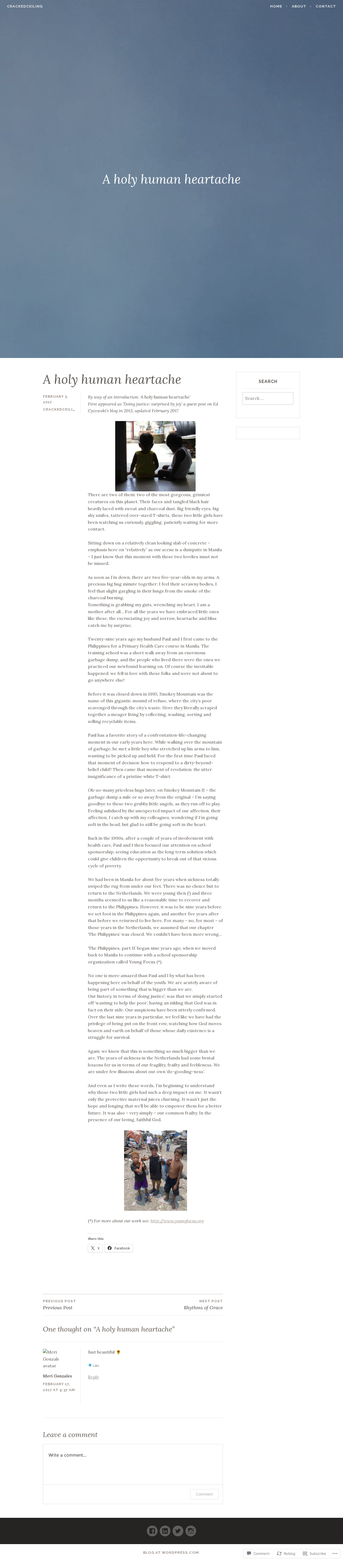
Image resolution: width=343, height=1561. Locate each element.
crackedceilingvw (64, 409)
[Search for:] (268, 398)
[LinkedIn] (165, 1529)
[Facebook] (152, 1529)
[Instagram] (190, 1529)
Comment (204, 1494)
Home (276, 6)
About (299, 6)
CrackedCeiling (25, 6)
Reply (93, 1377)
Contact (326, 6)
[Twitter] (178, 1529)
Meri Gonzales (57, 1376)
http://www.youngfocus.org (177, 1220)
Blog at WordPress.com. (171, 1553)
